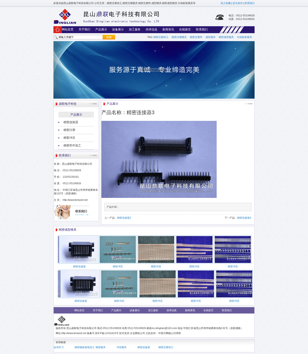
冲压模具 (121, 347)
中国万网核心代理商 (169, 333)
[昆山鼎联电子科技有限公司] (106, 23)
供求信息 (151, 29)
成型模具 (211, 37)
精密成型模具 (226, 37)
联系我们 (250, 3)
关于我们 (84, 29)
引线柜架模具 (244, 37)
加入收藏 (226, 3)
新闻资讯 (168, 29)
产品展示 (101, 29)
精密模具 (101, 347)
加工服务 (135, 29)
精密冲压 (69, 137)
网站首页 (68, 29)
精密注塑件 (196, 37)
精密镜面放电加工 (85, 347)
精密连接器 (70, 122)
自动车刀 (59, 347)
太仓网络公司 (137, 333)
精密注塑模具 (179, 37)
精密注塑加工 (160, 37)
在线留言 (185, 29)
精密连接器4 (244, 217)
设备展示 (118, 29)
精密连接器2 (124, 217)
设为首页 (238, 3)
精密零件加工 (72, 145)
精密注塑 (69, 130)
